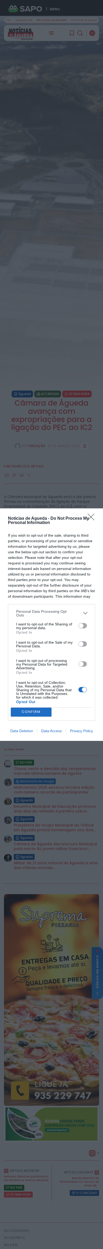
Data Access (51, 731)
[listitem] (51, 613)
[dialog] (51, 624)
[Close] (93, 519)
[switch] (82, 625)
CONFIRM (31, 711)
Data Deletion (21, 731)
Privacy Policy (81, 731)
